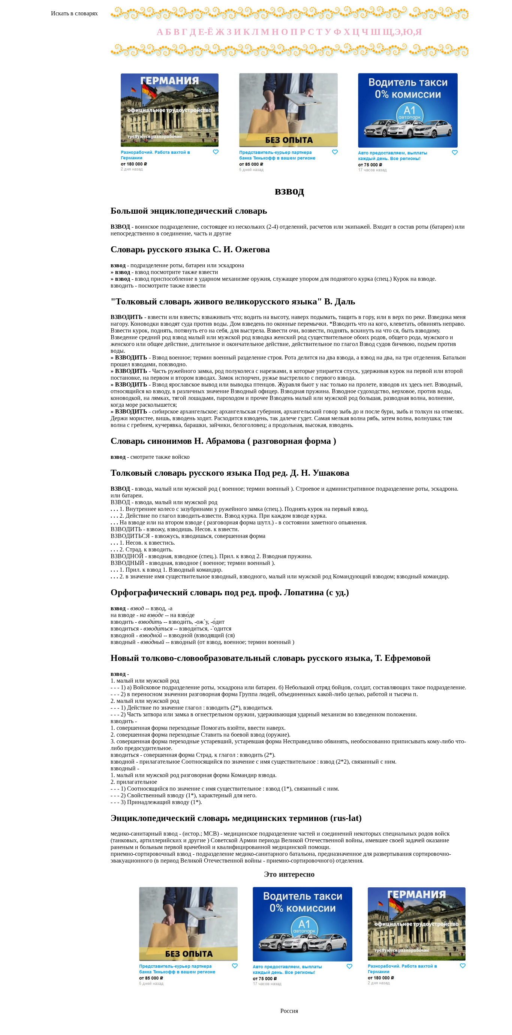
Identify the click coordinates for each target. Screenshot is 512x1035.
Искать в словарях (74, 13)
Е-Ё (205, 32)
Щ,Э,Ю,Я (402, 32)
